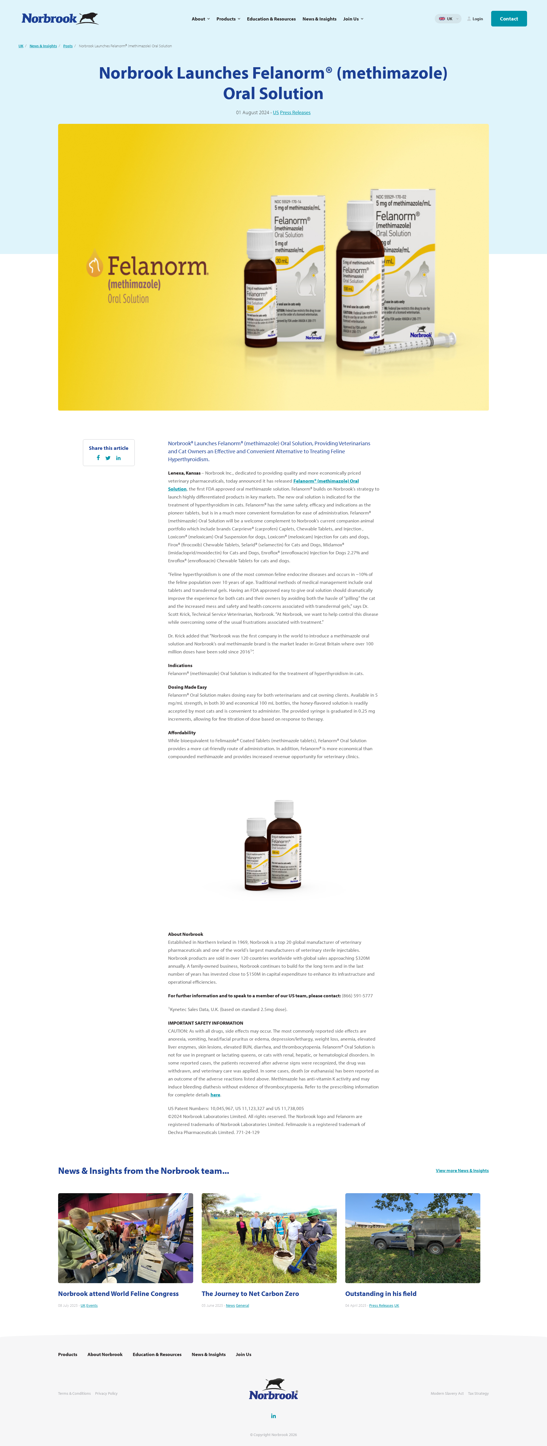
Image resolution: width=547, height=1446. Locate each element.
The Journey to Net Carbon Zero (250, 1293)
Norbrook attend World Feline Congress (118, 1293)
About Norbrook (105, 1354)
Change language (457, 19)
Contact (509, 18)
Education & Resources (271, 19)
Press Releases (295, 112)
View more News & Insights (462, 1170)
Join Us (351, 19)
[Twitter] (108, 458)
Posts (68, 45)
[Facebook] (98, 457)
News (230, 1305)
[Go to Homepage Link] (60, 19)
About (198, 19)
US (276, 112)
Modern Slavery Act (447, 1393)
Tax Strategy (478, 1393)
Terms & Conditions (74, 1393)
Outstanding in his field (381, 1293)
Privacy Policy (106, 1393)
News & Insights (319, 19)
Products (226, 19)
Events (92, 1305)
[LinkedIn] (118, 458)
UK (21, 45)
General (242, 1305)
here (215, 1095)
